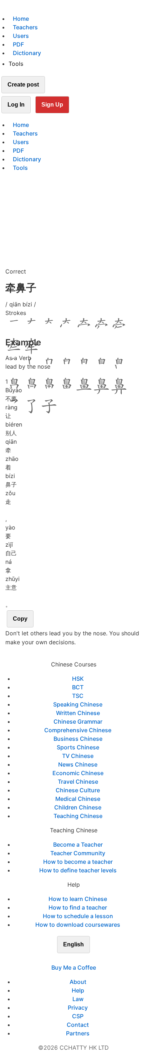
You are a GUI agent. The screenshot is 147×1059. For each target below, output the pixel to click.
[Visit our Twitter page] (69, 958)
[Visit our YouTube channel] (86, 958)
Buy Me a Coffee (73, 967)
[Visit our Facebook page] (61, 958)
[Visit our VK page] (78, 958)
